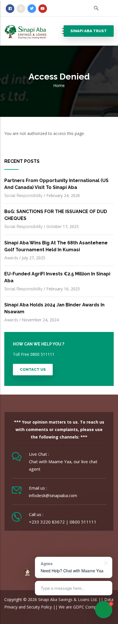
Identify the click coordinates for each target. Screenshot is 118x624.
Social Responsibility (23, 195)
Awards (11, 258)
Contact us (33, 369)
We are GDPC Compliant (81, 607)
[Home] (30, 30)
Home (59, 85)
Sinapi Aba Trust (88, 31)
